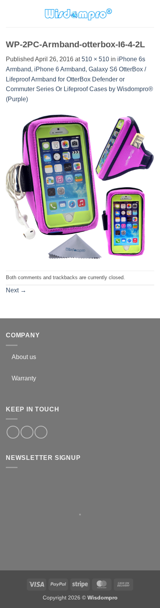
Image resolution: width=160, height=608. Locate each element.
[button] (10, 13)
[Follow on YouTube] (41, 432)
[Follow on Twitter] (27, 432)
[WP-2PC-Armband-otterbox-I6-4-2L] (80, 187)
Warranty (24, 378)
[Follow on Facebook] (13, 432)
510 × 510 (95, 59)
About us (24, 357)
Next (16, 290)
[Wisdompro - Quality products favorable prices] (78, 13)
